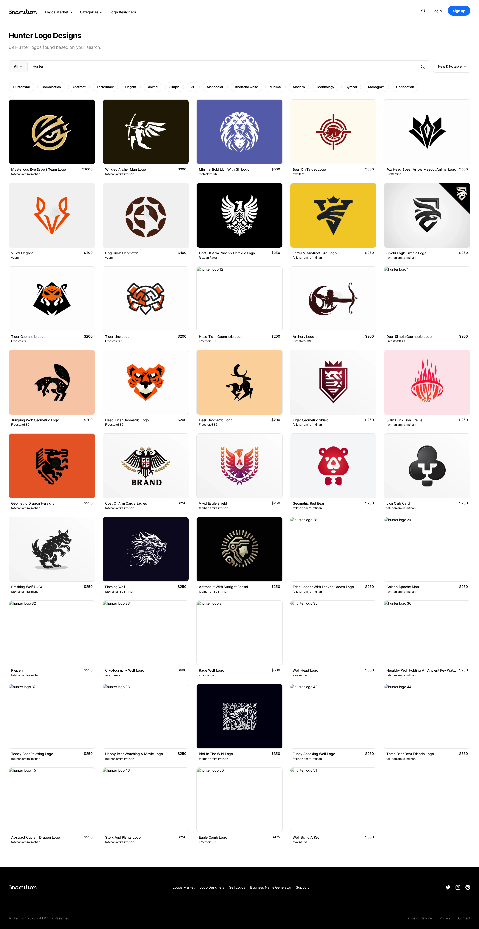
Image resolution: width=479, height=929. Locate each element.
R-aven (17, 670)
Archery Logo (303, 336)
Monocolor (215, 87)
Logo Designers (122, 12)
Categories (89, 12)
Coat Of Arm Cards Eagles (126, 503)
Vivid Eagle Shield (213, 503)
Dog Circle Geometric (121, 253)
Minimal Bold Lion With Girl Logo (224, 169)
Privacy (445, 918)
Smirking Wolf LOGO (27, 587)
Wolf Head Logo (305, 670)
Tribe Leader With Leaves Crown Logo (323, 587)
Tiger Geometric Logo (28, 336)
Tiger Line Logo (117, 336)
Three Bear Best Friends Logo (410, 754)
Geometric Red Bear (308, 503)
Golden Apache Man (402, 587)
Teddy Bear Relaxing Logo (32, 754)
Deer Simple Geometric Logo (409, 336)
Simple (174, 87)
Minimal (275, 87)
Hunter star (21, 87)
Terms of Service (419, 918)
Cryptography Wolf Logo (124, 670)
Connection (405, 87)
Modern (299, 87)
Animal (153, 87)
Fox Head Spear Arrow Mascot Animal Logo (421, 169)
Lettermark (105, 87)
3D (193, 87)
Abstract (78, 87)
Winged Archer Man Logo (125, 169)
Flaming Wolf (115, 587)
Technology (325, 87)
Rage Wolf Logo (211, 670)
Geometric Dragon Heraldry (32, 503)
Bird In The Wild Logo (216, 754)
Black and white (246, 87)
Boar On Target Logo (309, 169)
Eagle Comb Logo (213, 837)
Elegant (130, 87)
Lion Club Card (398, 503)
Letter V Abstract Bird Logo (315, 253)
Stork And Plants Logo (123, 837)
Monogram (376, 87)
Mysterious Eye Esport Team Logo (38, 169)
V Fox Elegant (22, 253)
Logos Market (57, 12)
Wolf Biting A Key (306, 837)
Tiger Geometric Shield (311, 420)
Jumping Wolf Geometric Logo (35, 420)
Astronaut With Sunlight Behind (223, 587)
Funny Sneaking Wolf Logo (314, 754)
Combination (51, 87)
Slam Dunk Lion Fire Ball (405, 420)
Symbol (351, 87)
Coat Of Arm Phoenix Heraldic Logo (227, 253)
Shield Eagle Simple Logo (406, 253)
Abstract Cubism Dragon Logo (35, 837)
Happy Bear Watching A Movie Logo (134, 754)
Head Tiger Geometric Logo (220, 336)
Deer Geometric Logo (215, 420)
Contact (464, 918)
